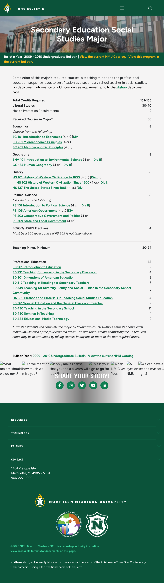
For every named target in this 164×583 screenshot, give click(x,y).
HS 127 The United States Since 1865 (40, 188)
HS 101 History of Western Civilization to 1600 (46, 177)
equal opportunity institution (81, 546)
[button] (150, 8)
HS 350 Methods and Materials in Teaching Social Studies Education (63, 298)
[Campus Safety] (97, 524)
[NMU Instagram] (71, 385)
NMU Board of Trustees (34, 546)
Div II (77, 137)
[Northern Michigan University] (7, 8)
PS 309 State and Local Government (39, 221)
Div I (94, 177)
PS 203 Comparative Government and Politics (46, 216)
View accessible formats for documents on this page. (43, 551)
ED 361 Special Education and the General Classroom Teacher (58, 303)
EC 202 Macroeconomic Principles (38, 147)
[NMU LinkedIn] (104, 385)
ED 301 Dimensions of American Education (43, 277)
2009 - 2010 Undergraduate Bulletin (50, 57)
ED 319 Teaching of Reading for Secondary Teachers (51, 283)
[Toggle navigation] (122, 8)
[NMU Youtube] (93, 385)
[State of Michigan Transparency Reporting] (69, 524)
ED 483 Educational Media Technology (41, 319)
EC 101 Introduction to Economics (37, 137)
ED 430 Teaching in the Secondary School (43, 308)
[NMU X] (82, 385)
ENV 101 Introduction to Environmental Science (47, 160)
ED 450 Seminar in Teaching (33, 313)
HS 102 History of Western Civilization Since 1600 (53, 182)
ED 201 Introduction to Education (37, 267)
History (121, 87)
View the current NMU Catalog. (103, 57)
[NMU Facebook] (60, 385)
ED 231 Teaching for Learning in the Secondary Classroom (55, 272)
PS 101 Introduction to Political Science (41, 205)
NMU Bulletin (31, 9)
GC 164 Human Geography (32, 165)
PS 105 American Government (35, 210)
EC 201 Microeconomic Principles (37, 142)
